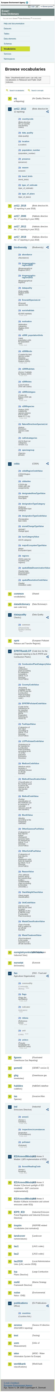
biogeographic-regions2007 (27, 264)
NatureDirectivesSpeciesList (27, 424)
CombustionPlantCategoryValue (27, 664)
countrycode (27, 119)
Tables (6, 34)
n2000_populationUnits (27, 335)
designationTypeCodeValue (27, 516)
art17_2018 (20, 237)
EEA (15, 2)
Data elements (10, 39)
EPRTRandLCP (22, 651)
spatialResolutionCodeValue (27, 580)
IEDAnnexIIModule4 (23, 1198)
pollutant (26, 1142)
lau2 (16, 1254)
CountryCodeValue (27, 685)
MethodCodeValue (27, 796)
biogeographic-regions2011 (27, 276)
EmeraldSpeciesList (27, 300)
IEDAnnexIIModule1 (23, 1156)
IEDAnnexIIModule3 (23, 1182)
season (25, 167)
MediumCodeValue (27, 763)
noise (17, 1292)
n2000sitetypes (27, 392)
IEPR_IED (19, 1212)
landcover (19, 1236)
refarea (25, 1018)
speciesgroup (27, 450)
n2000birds (27, 351)
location (25, 141)
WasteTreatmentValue (27, 935)
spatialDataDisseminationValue (27, 568)
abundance (27, 254)
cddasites (26, 481)
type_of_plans (27, 194)
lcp (15, 1271)
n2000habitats (27, 369)
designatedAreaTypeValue (27, 493)
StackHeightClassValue (27, 892)
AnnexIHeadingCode (27, 1166)
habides (18, 1086)
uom (16, 1343)
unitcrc (25, 1040)
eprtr (16, 640)
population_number (27, 150)
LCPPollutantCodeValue (27, 741)
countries (26, 1313)
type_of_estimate (27, 185)
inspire (18, 1225)
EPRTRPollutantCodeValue (27, 703)
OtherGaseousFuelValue (27, 829)
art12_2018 (20, 205)
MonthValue (27, 815)
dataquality (27, 288)
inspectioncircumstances (27, 1129)
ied (15, 1106)
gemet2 (18, 1068)
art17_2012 (20, 226)
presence (26, 159)
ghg (16, 1075)
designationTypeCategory (27, 504)
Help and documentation (14, 23)
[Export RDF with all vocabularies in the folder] (47, 112)
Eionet (15, 18)
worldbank (20, 1364)
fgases (17, 1057)
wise (16, 1353)
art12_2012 (20, 109)
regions (25, 556)
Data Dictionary (24, 18)
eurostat (18, 962)
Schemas (8, 44)
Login (33, 6)
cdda (17, 463)
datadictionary (22, 604)
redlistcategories (27, 438)
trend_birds (27, 176)
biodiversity (20, 247)
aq (15, 98)
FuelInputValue (27, 724)
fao (15, 973)
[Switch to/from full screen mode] (37, 6)
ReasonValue (27, 871)
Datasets (7, 28)
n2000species (27, 406)
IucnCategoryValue (27, 537)
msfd (17, 1282)
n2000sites (27, 382)
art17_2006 (20, 216)
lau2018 (18, 1261)
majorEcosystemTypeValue (27, 545)
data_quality (27, 133)
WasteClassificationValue (27, 921)
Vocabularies (10, 49)
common (19, 593)
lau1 (16, 1246)
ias (15, 1096)
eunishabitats (27, 310)
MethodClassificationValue (27, 779)
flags (24, 994)
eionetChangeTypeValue (27, 526)
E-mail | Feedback (11, 1383)
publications (21, 1303)
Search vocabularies (17, 90)
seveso (18, 1325)
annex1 (25, 1117)
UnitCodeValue (27, 903)
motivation (27, 321)
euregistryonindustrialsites (23, 952)
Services (7, 54)
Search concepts (37, 90)
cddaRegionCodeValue (27, 471)
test (16, 1335)
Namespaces (9, 59)
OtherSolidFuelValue (27, 851)
